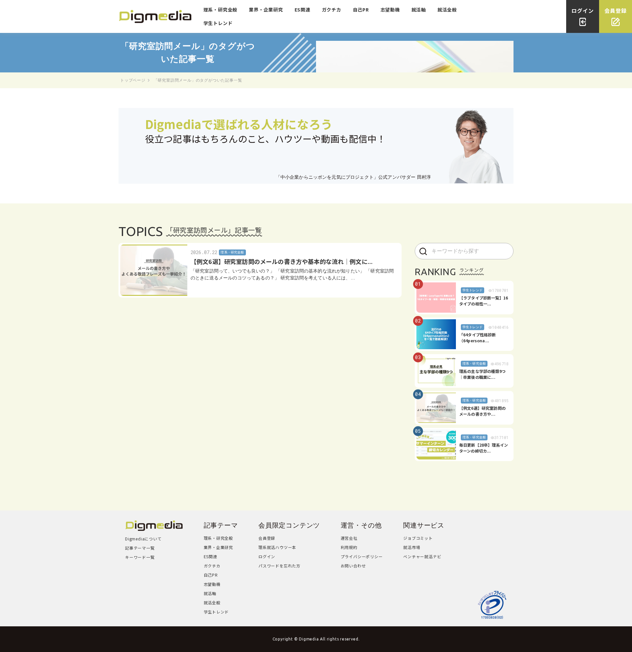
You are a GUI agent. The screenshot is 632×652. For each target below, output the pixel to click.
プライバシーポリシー (362, 556)
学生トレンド (218, 23)
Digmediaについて (143, 538)
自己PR (361, 9)
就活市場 (411, 547)
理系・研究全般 (220, 9)
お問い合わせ (353, 565)
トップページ (132, 80)
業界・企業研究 (266, 9)
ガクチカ (331, 9)
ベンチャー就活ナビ (422, 556)
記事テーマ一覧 (140, 548)
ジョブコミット (418, 538)
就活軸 (418, 9)
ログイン (266, 556)
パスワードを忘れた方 (279, 565)
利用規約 (349, 547)
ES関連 (302, 9)
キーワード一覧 (140, 557)
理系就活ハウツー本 (277, 547)
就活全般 (447, 9)
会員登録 (266, 538)
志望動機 (390, 9)
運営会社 (349, 538)
